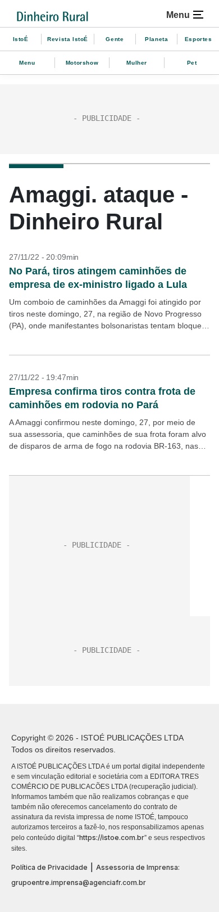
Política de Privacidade (49, 867)
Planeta (156, 39)
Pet (192, 63)
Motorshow (82, 63)
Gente (115, 39)
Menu (27, 63)
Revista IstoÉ (67, 39)
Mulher (136, 63)
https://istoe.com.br (111, 837)
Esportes (198, 39)
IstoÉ (21, 39)
